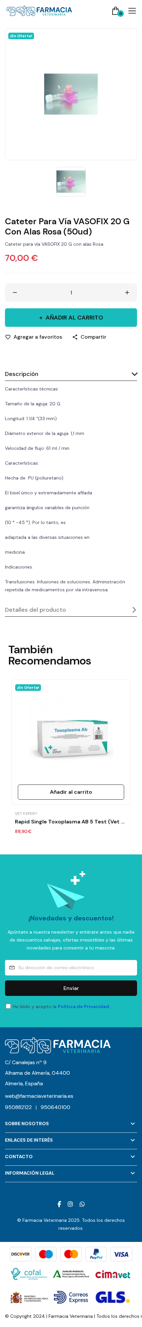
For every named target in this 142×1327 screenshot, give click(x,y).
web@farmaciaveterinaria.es (39, 1096)
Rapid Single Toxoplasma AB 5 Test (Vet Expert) (71, 822)
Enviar (71, 988)
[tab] (71, 374)
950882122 (21, 1107)
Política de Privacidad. (84, 1006)
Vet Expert (26, 814)
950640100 (55, 1107)
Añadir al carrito (74, 318)
